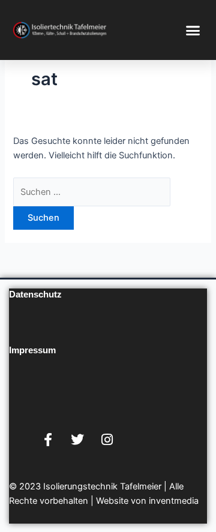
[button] (193, 30)
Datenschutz (35, 294)
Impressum (32, 350)
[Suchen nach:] (91, 192)
